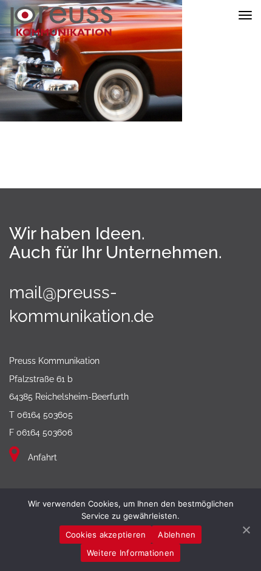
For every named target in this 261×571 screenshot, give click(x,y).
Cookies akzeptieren (106, 534)
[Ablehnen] (246, 530)
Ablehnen (176, 534)
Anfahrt (41, 457)
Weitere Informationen (130, 553)
